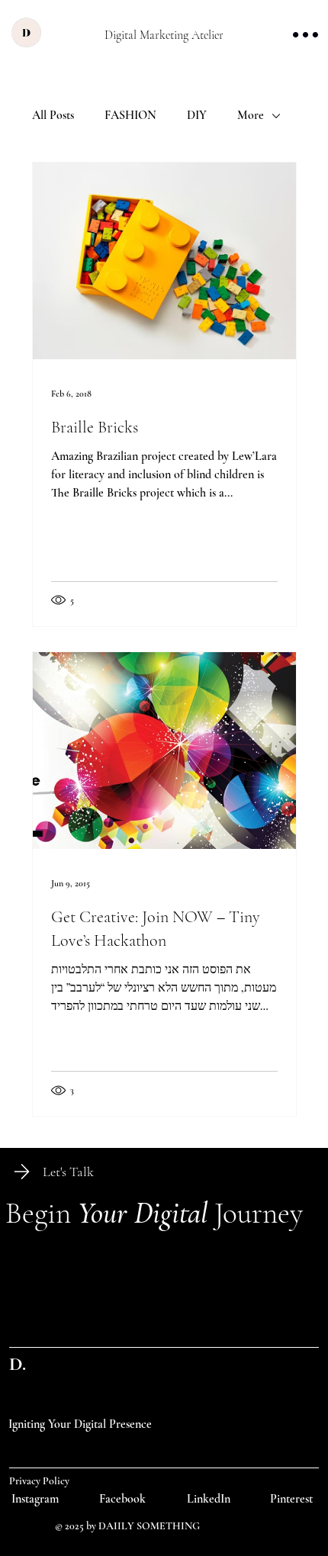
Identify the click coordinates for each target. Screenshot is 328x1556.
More (250, 115)
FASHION (130, 115)
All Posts (53, 115)
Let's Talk (68, 1171)
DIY (197, 115)
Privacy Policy (39, 1480)
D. (17, 1363)
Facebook (122, 1498)
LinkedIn (208, 1498)
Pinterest (291, 1498)
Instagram (35, 1498)
